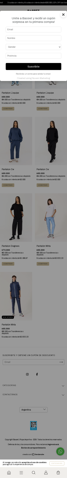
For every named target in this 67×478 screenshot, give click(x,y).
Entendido (56, 463)
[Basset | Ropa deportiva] (9, 472)
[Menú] (21, 472)
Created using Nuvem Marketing (33, 78)
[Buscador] (33, 472)
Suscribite (33, 66)
